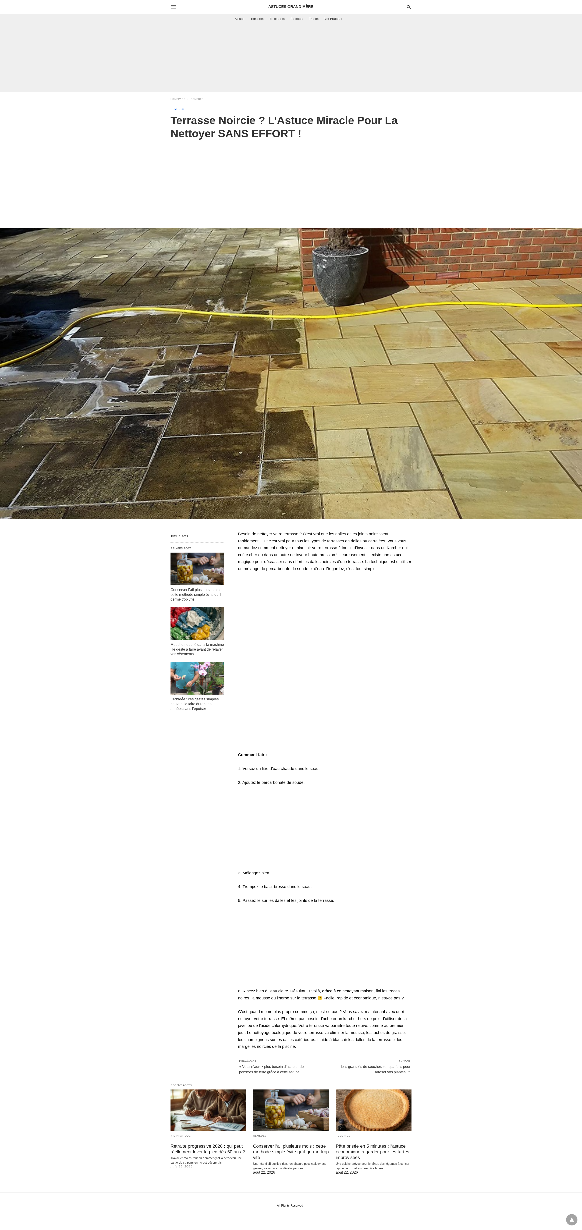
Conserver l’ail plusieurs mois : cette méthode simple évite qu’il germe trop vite (196, 594)
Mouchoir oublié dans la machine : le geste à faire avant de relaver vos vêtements (197, 649)
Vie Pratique (333, 18)
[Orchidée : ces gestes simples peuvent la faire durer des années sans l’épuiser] (197, 678)
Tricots (314, 18)
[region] (291, 179)
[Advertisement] (291, 58)
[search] (408, 7)
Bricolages (277, 18)
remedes (257, 18)
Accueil (240, 18)
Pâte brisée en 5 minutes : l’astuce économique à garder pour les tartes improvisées (372, 1152)
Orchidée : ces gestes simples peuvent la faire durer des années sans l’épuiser (195, 704)
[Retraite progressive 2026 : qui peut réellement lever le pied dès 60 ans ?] (208, 1110)
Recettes (297, 18)
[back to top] (571, 1219)
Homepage (178, 99)
